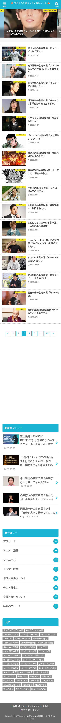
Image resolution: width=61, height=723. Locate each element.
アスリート (9, 541)
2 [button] (23, 39)
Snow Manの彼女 (45, 643)
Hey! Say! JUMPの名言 (13, 630)
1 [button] (20, 39)
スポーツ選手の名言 (47, 668)
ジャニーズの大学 (28, 664)
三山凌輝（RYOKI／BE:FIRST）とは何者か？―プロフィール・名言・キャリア (29, 442)
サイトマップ (33, 706)
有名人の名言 (47, 680)
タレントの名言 (10, 672)
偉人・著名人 (10, 587)
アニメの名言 (44, 651)
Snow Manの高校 (10, 647)
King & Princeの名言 (34, 630)
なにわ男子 (42, 647)
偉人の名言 (8, 680)
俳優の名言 (22, 676)
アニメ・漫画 (10, 550)
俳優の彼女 (34, 676)
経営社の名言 (40, 685)
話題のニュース (12, 606)
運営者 (45, 706)
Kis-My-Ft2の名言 (10, 634)
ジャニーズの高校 (28, 668)
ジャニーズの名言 (10, 664)
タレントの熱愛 (41, 672)
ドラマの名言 (9, 676)
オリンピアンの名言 (11, 655)
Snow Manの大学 (10, 643)
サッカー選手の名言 (11, 660)
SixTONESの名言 (48, 634)
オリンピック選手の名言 (33, 655)
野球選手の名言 (22, 689)
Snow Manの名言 (40, 639)
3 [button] (26, 39)
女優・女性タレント (14, 596)
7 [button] (40, 39)
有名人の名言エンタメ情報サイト (33, 716)
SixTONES (33, 634)
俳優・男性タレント (14, 578)
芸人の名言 (8, 689)
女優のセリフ (21, 680)
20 (47, 333)
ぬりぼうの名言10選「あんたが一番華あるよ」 (36, 497)
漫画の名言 (28, 685)
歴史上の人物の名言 (11, 685)
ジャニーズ (9, 559)
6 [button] (37, 39)
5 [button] (33, 39)
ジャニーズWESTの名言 (33, 660)
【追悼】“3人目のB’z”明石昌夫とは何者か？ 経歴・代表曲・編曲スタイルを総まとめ (28, 463)
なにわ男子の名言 (10, 651)
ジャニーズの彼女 (10, 668)
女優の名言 (34, 680)
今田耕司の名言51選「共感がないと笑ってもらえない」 (36, 482)
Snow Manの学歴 (28, 643)
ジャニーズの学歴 (46, 664)
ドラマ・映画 (10, 568)
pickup (24, 634)
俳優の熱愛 (46, 676)
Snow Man (8, 639)
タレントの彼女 (26, 672)
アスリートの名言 (28, 651)
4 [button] (30, 39)
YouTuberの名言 (28, 647)
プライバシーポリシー (30, 710)
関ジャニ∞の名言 (38, 689)
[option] (30, 23)
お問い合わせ (18, 706)
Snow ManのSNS (22, 639)
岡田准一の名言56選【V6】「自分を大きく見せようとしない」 (37, 512)
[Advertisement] (30, 385)
